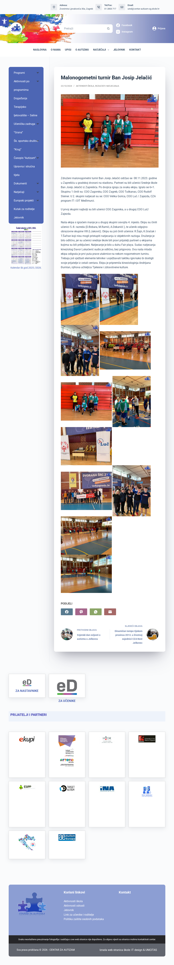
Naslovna (40, 49)
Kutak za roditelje (24, 209)
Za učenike (66, 701)
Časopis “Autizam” (25, 158)
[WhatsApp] (96, 611)
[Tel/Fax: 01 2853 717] (98, 7)
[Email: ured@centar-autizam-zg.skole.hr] (122, 7)
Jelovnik (119, 49)
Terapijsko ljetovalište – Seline (25, 111)
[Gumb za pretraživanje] (108, 28)
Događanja (20, 98)
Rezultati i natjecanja (107, 86)
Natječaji (99, 49)
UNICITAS (151, 950)
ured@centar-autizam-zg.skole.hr (143, 8)
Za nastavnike (26, 691)
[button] (4, 21)
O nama (56, 49)
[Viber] (81, 611)
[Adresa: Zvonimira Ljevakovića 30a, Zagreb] (54, 7)
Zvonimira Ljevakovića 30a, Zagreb (76, 8)
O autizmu (82, 49)
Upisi (68, 49)
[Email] (110, 611)
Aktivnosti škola (85, 86)
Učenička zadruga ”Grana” (24, 128)
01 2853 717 (110, 8)
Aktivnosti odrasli (74, 905)
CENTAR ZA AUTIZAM (62, 949)
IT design (136, 950)
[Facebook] (67, 611)
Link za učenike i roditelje (79, 914)
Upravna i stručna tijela (24, 171)
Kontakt (135, 49)
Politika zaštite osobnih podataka (84, 919)
